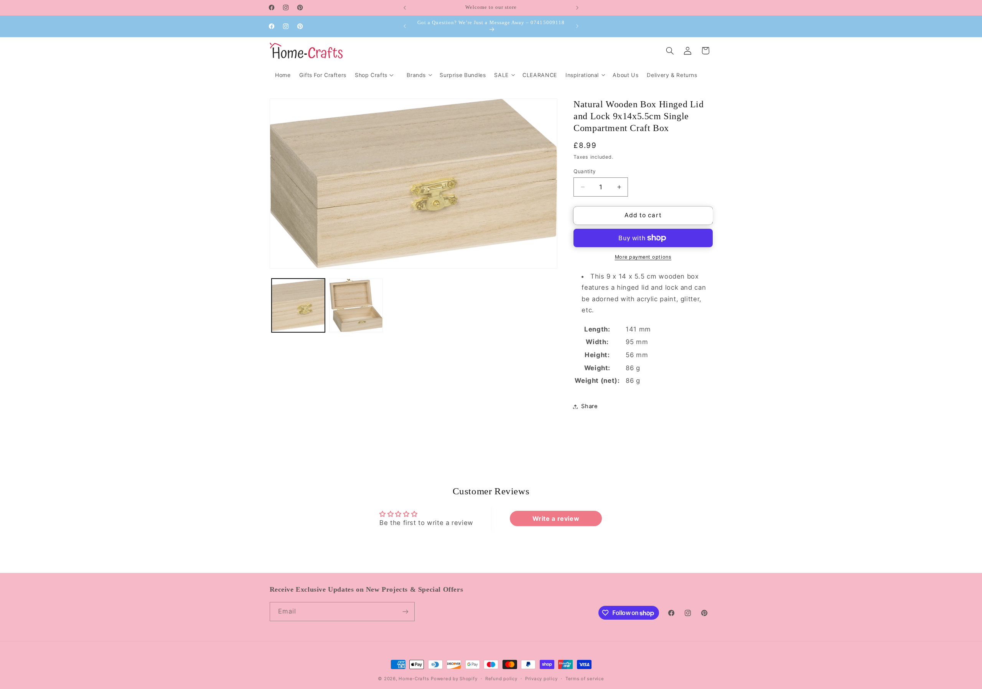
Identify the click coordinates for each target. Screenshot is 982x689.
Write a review (556, 518)
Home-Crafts (414, 678)
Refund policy (501, 678)
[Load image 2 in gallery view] (356, 305)
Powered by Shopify (454, 678)
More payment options (643, 257)
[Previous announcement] (404, 7)
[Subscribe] (405, 611)
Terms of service (584, 678)
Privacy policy (541, 678)
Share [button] (589, 406)
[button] (418, 75)
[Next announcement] (577, 7)
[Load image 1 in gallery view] (298, 305)
